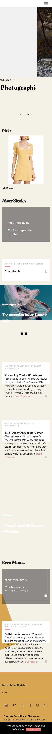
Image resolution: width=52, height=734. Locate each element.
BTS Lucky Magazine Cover (24, 432)
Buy (37, 179)
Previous (5, 311)
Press (20, 423)
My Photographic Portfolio (20, 232)
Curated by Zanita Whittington (24, 375)
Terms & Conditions (14, 716)
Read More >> (22, 396)
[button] (20, 114)
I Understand (33, 729)
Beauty (13, 80)
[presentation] (3, 62)
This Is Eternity (14, 587)
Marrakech (12, 271)
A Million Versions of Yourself (24, 634)
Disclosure (34, 716)
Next (50, 158)
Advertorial (24, 366)
